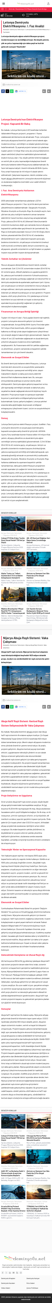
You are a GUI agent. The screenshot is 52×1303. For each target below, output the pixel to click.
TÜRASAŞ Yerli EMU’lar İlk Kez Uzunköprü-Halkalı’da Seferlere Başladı (37, 1208)
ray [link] (47, 246)
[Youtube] (13, 1272)
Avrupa (3, 533)
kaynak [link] (30, 912)
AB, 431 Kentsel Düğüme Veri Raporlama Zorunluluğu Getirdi (38, 540)
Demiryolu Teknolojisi (17, 29)
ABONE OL (22, 91)
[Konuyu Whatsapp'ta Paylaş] (12, 91)
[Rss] (17, 1272)
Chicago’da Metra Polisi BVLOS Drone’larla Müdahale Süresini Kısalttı (38, 1138)
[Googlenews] (20, 1272)
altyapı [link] (9, 178)
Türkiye (44, 1201)
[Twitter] (6, 1272)
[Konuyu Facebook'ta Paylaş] (3, 91)
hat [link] (45, 805)
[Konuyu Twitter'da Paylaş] (7, 91)
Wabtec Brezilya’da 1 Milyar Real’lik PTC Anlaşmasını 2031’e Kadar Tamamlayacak (13, 611)
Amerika (29, 568)
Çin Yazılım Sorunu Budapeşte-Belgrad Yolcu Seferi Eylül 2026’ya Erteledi (38, 611)
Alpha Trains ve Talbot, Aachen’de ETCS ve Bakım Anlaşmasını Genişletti (12, 575)
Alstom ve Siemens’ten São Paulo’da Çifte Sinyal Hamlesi (38, 575)
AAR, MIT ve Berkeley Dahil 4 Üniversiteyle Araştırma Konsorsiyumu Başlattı (13, 1173)
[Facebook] (2, 1272)
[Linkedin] (9, 1272)
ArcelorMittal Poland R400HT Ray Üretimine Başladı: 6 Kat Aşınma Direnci (13, 1208)
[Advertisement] (26, 1236)
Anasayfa (6, 29)
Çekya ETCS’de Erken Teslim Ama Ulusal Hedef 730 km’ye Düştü (13, 540)
